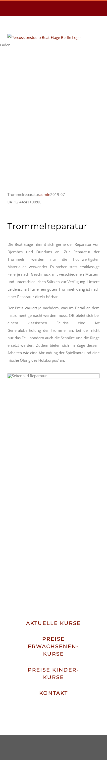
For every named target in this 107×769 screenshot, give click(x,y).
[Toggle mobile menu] (98, 36)
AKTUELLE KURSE (53, 623)
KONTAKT (53, 693)
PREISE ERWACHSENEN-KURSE (53, 646)
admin (44, 194)
